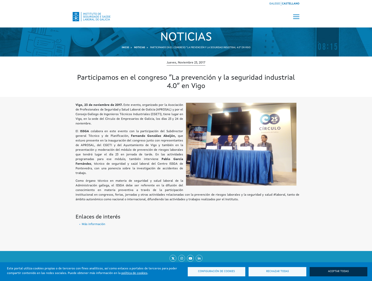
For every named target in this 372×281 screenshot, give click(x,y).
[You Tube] (190, 258)
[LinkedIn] (199, 258)
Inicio (125, 47)
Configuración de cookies (216, 271)
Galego (274, 3)
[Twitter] (173, 258)
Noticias (139, 47)
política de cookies (134, 273)
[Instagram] (181, 258)
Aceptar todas (338, 271)
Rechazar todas (277, 271)
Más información (93, 224)
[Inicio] (92, 17)
